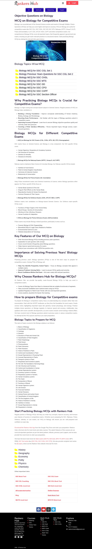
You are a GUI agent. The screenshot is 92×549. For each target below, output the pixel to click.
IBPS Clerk (65, 439)
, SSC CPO (48, 441)
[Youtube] (43, 509)
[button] (72, 3)
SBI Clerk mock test (55, 486)
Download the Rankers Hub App (25, 428)
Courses (31, 518)
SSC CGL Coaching (22, 481)
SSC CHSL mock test (23, 486)
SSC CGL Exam (53, 476)
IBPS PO (58, 439)
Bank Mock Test (53, 495)
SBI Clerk (52, 439)
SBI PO (46, 439)
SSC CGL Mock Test (55, 481)
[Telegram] (53, 509)
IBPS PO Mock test (54, 500)
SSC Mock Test (21, 476)
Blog (17, 495)
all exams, (20, 444)
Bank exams (39, 439)
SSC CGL (35, 441)
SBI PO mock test (22, 500)
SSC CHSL (41, 441)
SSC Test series (24, 441)
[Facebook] (38, 509)
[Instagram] (48, 509)
